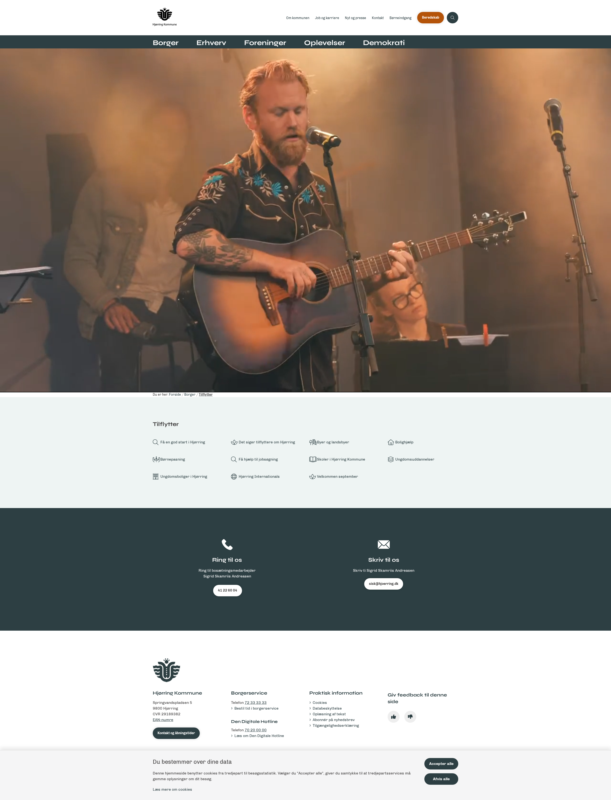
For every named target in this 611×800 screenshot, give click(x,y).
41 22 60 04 (227, 590)
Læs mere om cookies (172, 789)
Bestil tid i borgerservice (256, 708)
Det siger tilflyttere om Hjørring (267, 442)
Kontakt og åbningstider (176, 733)
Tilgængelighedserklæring (336, 725)
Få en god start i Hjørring (182, 442)
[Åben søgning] (452, 17)
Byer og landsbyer (333, 442)
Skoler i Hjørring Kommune (341, 459)
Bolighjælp (404, 442)
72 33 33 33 (256, 702)
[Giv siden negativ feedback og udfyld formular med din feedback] (410, 717)
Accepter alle (441, 763)
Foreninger (265, 42)
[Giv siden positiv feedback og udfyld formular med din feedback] (394, 717)
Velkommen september (337, 476)
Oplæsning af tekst (329, 714)
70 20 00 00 (256, 730)
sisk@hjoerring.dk (383, 584)
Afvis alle (441, 779)
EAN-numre (163, 719)
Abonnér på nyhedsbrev (334, 719)
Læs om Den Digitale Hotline (259, 735)
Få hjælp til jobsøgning (258, 459)
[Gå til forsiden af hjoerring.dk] (218, 18)
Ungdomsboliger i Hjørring (183, 476)
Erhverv (211, 42)
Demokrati (384, 42)
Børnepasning (172, 459)
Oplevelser (324, 42)
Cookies (320, 702)
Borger (166, 42)
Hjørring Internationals (259, 476)
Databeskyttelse (327, 708)
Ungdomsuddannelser (414, 459)
